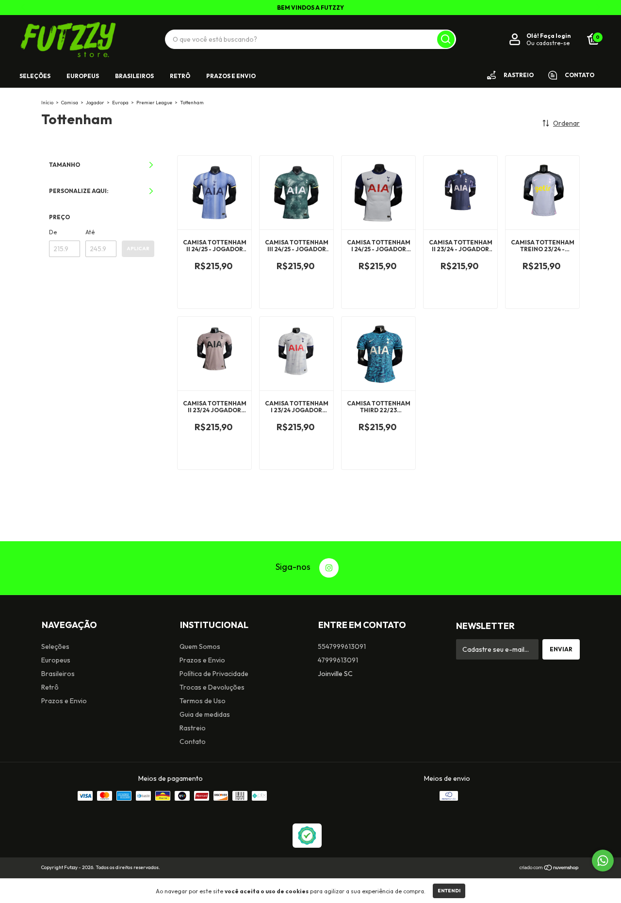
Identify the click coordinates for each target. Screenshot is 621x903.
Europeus (82, 76)
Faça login (555, 35)
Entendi (449, 890)
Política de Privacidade (214, 673)
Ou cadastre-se (548, 43)
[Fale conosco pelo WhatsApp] (603, 860)
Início (47, 102)
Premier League (154, 102)
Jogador (95, 102)
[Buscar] (446, 39)
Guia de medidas (205, 714)
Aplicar (138, 248)
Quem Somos (200, 646)
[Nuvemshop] (549, 868)
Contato (193, 741)
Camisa (69, 102)
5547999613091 (342, 646)
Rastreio (193, 728)
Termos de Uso (203, 700)
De (53, 232)
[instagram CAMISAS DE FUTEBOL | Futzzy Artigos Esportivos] (329, 568)
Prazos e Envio (231, 76)
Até (90, 232)
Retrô (180, 76)
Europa (120, 102)
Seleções (34, 76)
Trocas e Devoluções (212, 687)
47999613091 (338, 660)
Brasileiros (134, 76)
